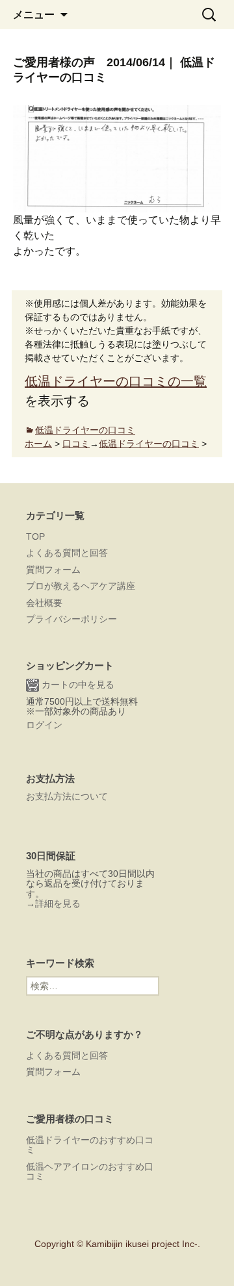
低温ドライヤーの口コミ (85, 430)
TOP (35, 536)
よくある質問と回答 (67, 553)
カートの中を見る (76, 684)
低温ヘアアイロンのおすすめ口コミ (89, 1171)
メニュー (34, 14)
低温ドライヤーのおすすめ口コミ (89, 1145)
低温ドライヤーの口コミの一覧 (116, 381)
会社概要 (44, 603)
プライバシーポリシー (71, 619)
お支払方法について (67, 796)
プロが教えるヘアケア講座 (80, 586)
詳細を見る (58, 903)
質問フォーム (53, 569)
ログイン (44, 725)
